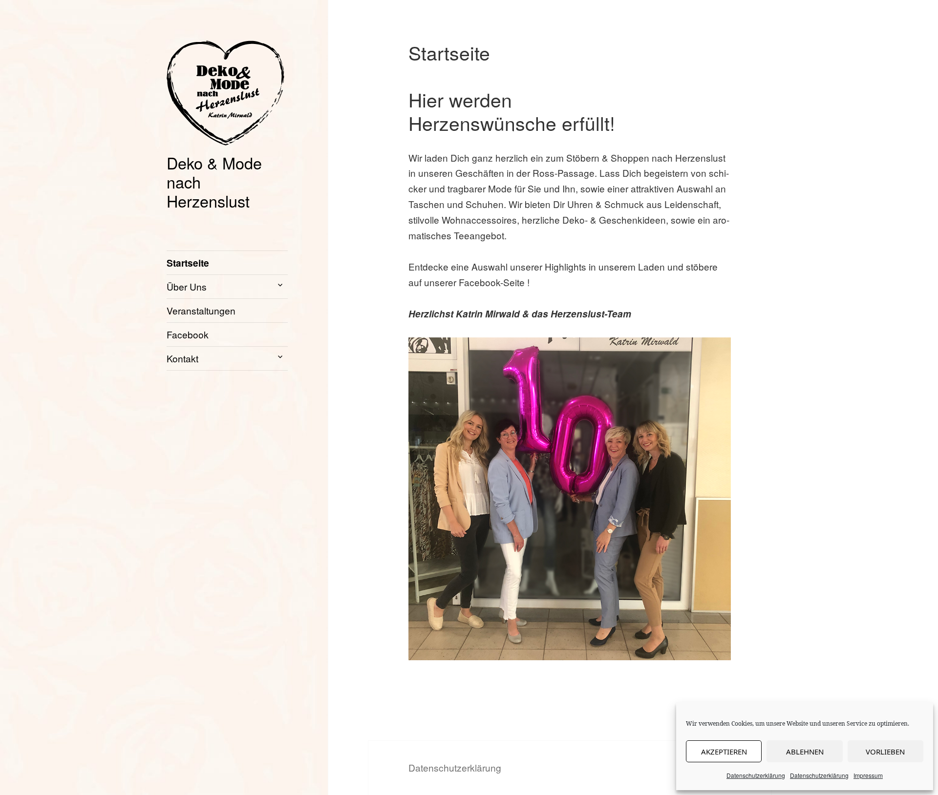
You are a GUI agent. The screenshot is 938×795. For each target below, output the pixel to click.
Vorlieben (885, 751)
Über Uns (187, 286)
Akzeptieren (724, 751)
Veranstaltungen (201, 310)
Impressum (868, 775)
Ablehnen (805, 751)
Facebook (188, 334)
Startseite (188, 263)
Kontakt (182, 358)
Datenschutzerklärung (755, 775)
